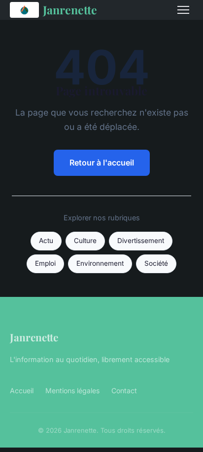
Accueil (22, 390)
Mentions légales (72, 390)
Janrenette (70, 9)
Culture (85, 241)
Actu (46, 241)
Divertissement (140, 241)
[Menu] (183, 10)
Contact (124, 390)
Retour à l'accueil (101, 162)
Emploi (45, 263)
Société (156, 263)
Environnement (100, 263)
